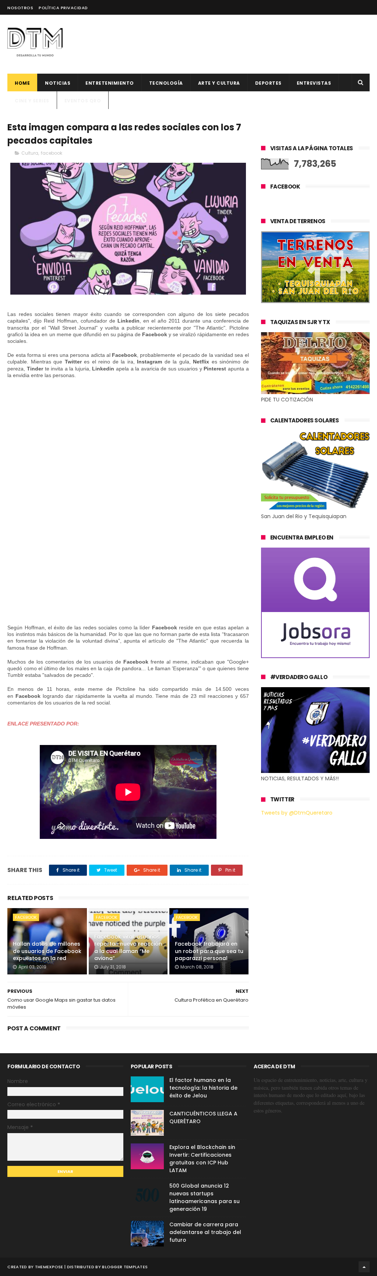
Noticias (57, 83)
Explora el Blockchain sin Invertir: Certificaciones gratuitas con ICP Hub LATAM (202, 1158)
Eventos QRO (82, 101)
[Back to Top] (364, 1266)
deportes (268, 83)
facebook (51, 153)
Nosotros (20, 8)
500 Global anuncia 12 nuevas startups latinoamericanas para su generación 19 (204, 1197)
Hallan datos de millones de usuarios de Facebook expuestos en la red (47, 951)
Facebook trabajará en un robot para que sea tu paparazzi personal (209, 951)
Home (22, 83)
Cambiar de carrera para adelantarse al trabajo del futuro (205, 1232)
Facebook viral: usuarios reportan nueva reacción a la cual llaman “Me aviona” (128, 947)
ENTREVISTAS (314, 83)
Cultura (29, 153)
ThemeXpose (49, 1267)
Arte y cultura (219, 83)
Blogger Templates (125, 1267)
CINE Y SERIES (32, 101)
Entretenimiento (109, 83)
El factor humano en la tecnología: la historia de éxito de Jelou (203, 1087)
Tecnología (166, 83)
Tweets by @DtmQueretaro (296, 812)
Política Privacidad (63, 8)
